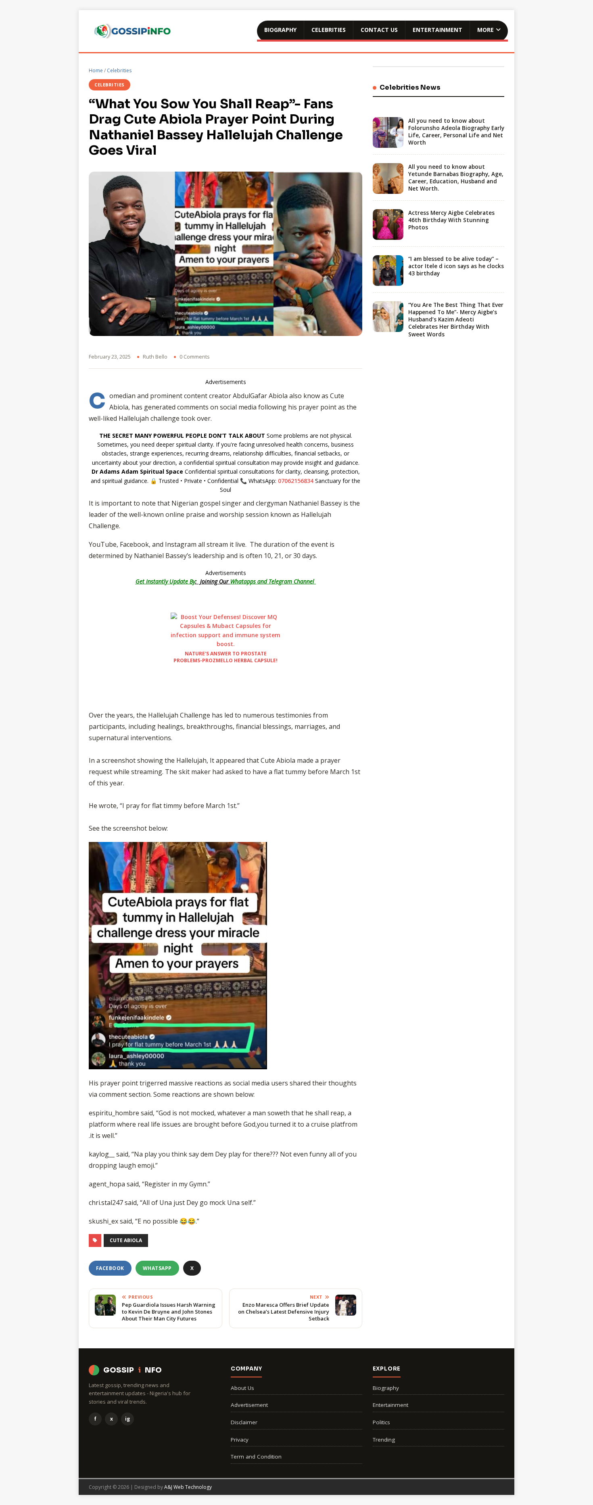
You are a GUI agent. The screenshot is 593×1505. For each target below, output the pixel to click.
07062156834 (295, 481)
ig (127, 1418)
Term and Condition (256, 1456)
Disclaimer (244, 1422)
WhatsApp (157, 1268)
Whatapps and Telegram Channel (273, 581)
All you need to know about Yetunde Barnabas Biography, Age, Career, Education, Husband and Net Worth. (455, 178)
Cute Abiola (126, 1240)
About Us (242, 1388)
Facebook (110, 1268)
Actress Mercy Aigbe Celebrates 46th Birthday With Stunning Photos (451, 220)
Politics (381, 1422)
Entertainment (437, 30)
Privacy (239, 1439)
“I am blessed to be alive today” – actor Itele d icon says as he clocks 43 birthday (456, 266)
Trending (384, 1439)
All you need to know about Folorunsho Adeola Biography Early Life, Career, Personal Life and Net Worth (456, 132)
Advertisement (249, 1404)
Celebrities (328, 30)
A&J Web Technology (188, 1487)
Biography (280, 30)
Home (96, 70)
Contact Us (379, 30)
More (485, 30)
